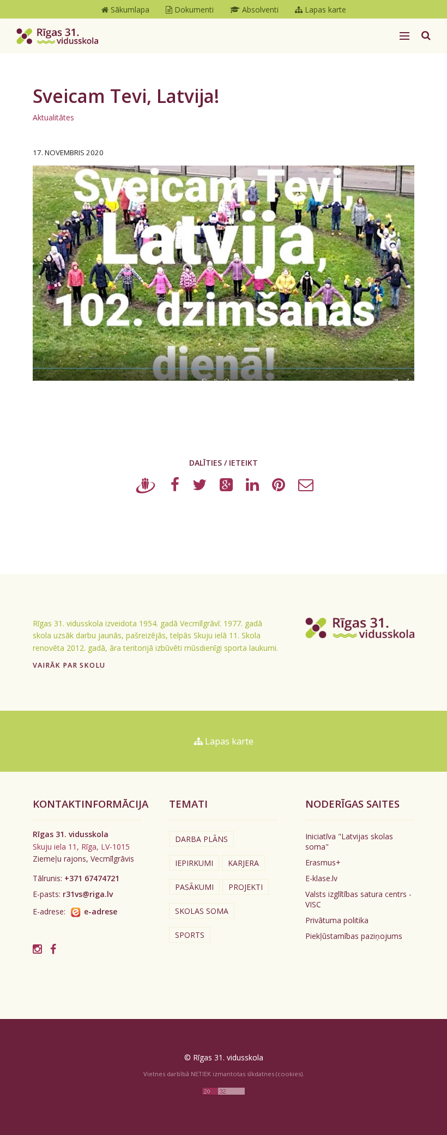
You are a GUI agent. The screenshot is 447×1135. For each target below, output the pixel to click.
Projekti (245, 887)
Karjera (243, 863)
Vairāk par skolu (69, 665)
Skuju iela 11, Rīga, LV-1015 (81, 846)
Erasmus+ (323, 862)
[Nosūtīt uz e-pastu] (305, 487)
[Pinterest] (278, 487)
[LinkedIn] (252, 487)
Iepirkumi (194, 863)
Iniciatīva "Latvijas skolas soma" (349, 841)
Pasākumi (194, 887)
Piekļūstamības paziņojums (353, 936)
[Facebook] (175, 487)
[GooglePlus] (226, 487)
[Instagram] (37, 949)
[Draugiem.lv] (146, 487)
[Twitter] (199, 487)
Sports (189, 935)
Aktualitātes (53, 117)
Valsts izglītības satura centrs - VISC (358, 899)
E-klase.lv (321, 878)
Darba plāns (201, 839)
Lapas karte (228, 741)
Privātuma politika (337, 920)
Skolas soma (201, 911)
